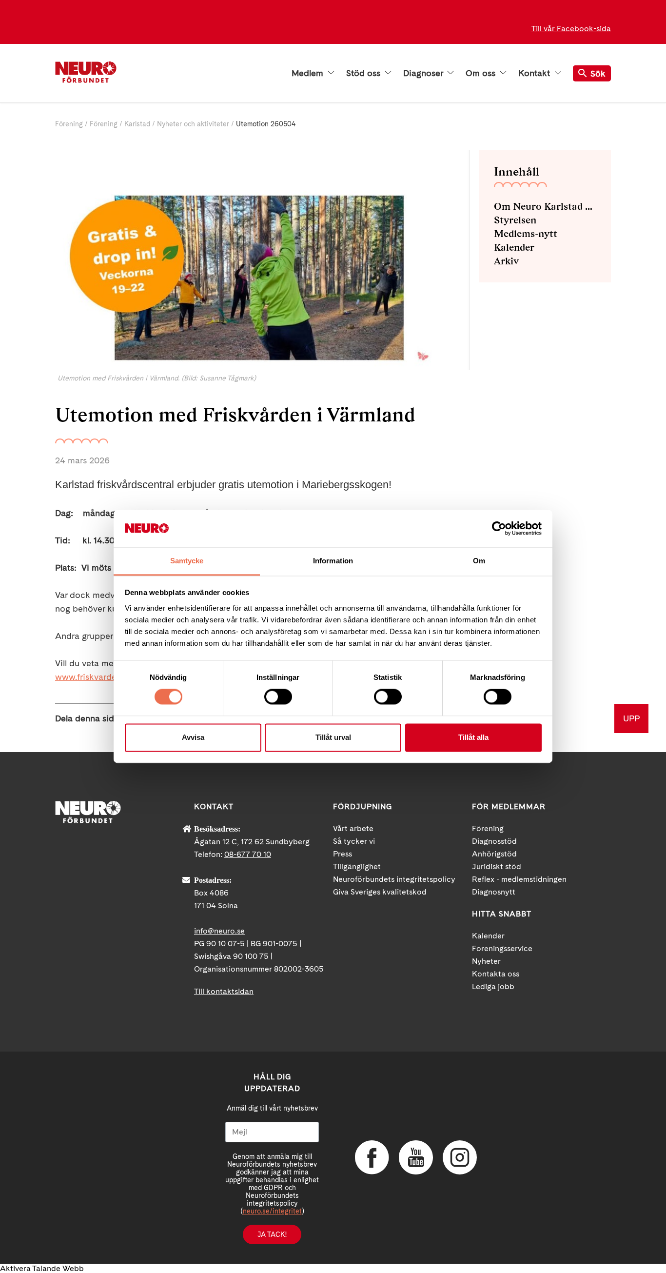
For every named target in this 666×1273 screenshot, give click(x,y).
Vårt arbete (353, 828)
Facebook (372, 1157)
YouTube (416, 1157)
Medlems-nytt (525, 233)
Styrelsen (515, 220)
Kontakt (535, 73)
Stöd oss (364, 73)
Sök (598, 73)
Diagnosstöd (494, 841)
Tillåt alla (473, 737)
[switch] (278, 697)
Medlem (309, 73)
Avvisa (193, 737)
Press (342, 853)
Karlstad (137, 124)
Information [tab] (333, 561)
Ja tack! (272, 1234)
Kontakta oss (495, 973)
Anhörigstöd (494, 853)
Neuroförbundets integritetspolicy (394, 879)
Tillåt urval (333, 737)
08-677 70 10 (247, 854)
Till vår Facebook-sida (571, 28)
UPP (631, 718)
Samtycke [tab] (187, 561)
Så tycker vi (354, 841)
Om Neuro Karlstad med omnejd (545, 206)
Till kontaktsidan (224, 991)
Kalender (514, 247)
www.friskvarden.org (96, 677)
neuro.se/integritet (272, 1211)
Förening (69, 124)
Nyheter (486, 961)
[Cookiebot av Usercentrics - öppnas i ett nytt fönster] (499, 528)
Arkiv (506, 261)
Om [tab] (479, 561)
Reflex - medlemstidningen (519, 879)
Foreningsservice (502, 948)
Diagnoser (424, 73)
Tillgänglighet (357, 866)
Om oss (482, 73)
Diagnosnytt (493, 891)
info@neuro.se (219, 930)
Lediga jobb (493, 986)
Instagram (460, 1157)
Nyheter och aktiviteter (193, 124)
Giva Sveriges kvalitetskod (380, 891)
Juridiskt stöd (496, 866)
